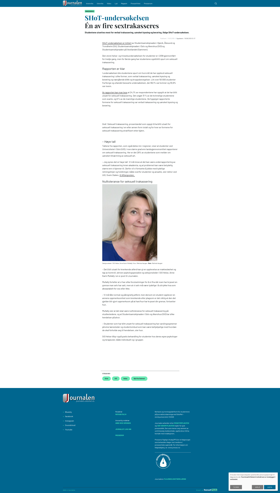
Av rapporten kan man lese (114, 92)
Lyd (116, 3)
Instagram (69, 421)
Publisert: (163, 38)
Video (109, 3)
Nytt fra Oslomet (139, 378)
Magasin (124, 3)
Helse (125, 378)
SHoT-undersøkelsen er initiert (116, 43)
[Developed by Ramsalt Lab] (210, 490)
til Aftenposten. (127, 175)
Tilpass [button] (236, 487)
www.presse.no (174, 447)
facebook (69, 416)
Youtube (68, 429)
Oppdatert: (180, 38)
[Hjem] (73, 3)
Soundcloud (70, 425)
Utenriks (100, 3)
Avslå (257, 487)
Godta (269, 487)
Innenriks (89, 3)
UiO (116, 378)
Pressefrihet (135, 3)
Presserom (148, 3)
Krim (106, 378)
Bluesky (68, 412)
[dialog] (253, 481)
